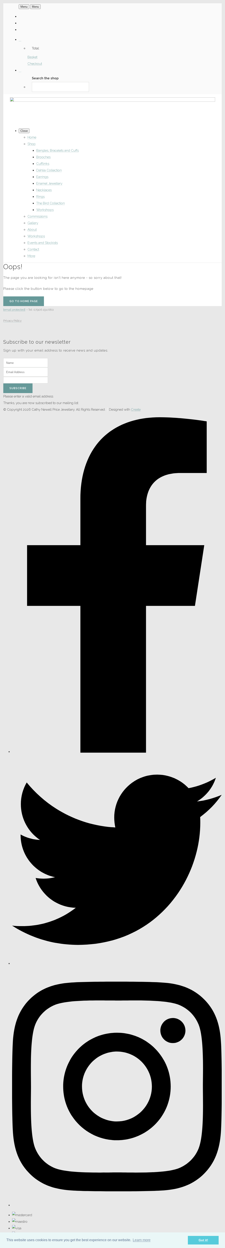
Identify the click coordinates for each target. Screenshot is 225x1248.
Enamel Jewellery (49, 183)
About (32, 230)
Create (136, 410)
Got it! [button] (203, 1240)
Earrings (42, 177)
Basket (32, 57)
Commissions (37, 216)
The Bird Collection (50, 203)
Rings (40, 197)
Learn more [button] (142, 1240)
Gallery (32, 223)
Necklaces (44, 190)
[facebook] (117, 752)
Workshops (45, 210)
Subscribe (17, 388)
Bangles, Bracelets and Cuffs (57, 150)
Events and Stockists (42, 243)
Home (31, 137)
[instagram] (117, 1205)
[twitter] (117, 963)
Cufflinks (42, 164)
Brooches (43, 157)
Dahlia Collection (49, 170)
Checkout (34, 64)
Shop (31, 144)
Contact (33, 249)
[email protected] (14, 309)
